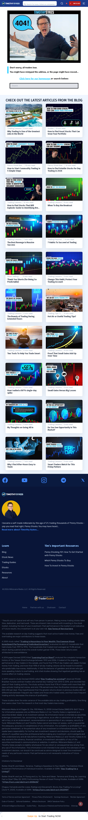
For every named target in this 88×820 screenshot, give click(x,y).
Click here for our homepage (35, 79)
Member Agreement (77, 797)
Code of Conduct (8, 802)
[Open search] (62, 3)
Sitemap (74, 806)
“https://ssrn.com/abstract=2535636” (20, 782)
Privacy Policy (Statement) (42, 797)
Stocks (5, 567)
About (5, 577)
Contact (62, 607)
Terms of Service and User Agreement (16, 797)
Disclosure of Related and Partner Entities (53, 806)
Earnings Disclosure (61, 797)
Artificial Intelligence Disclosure (13, 806)
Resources (7, 572)
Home (24, 607)
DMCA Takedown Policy (56, 802)
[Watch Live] (66, 3)
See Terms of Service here (60, 629)
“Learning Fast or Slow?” (43, 657)
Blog (4, 552)
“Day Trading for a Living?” (53, 679)
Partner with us (37, 607)
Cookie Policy (31, 806)
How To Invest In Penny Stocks (59, 565)
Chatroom (51, 607)
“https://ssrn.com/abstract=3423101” (50, 790)
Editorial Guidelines (23, 802)
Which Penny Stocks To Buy (58, 560)
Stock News (7, 557)
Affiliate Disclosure (39, 802)
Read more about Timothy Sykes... (20, 529)
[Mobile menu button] (84, 3)
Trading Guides (9, 562)
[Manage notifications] (80, 804)
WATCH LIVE (76, 3)
